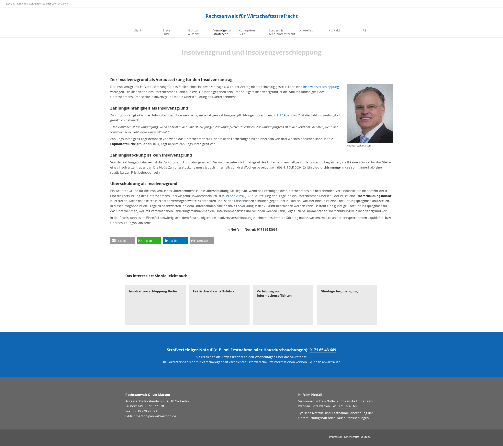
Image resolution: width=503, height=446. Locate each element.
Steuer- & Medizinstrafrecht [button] (282, 32)
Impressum (335, 437)
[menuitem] (147, 30)
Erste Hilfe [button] (167, 32)
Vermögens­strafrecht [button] (222, 32)
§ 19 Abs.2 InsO (234, 196)
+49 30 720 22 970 (151, 406)
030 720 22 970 (60, 3)
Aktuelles (306, 30)
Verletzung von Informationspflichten (274, 293)
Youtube (366, 437)
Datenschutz (351, 437)
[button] (366, 30)
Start (137, 30)
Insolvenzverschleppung (321, 87)
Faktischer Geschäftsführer (214, 291)
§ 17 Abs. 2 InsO (288, 115)
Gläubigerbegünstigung (339, 291)
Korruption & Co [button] (247, 32)
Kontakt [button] (334, 30)
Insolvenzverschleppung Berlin (153, 291)
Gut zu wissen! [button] (193, 32)
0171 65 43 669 (322, 349)
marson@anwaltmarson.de (30, 3)
